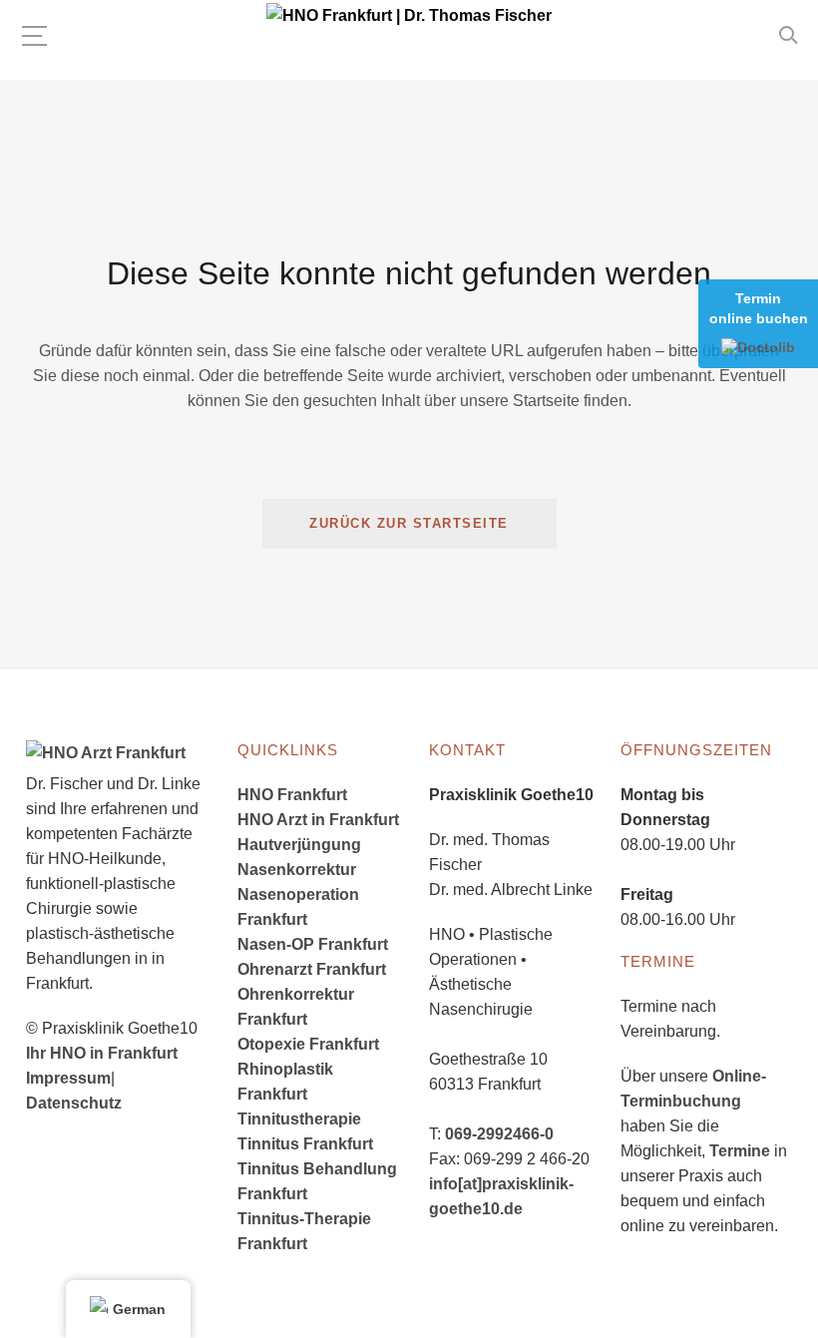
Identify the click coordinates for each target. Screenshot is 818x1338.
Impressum (68, 1078)
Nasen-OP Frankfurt (312, 944)
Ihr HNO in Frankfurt (102, 1053)
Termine (739, 1150)
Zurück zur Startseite (409, 523)
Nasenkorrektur (296, 869)
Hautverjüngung (299, 844)
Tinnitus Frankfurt (305, 1143)
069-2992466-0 (499, 1133)
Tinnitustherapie (299, 1119)
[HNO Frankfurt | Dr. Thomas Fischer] (409, 16)
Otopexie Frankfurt (308, 1044)
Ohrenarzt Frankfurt (311, 969)
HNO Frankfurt (292, 794)
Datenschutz (74, 1103)
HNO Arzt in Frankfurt (318, 819)
